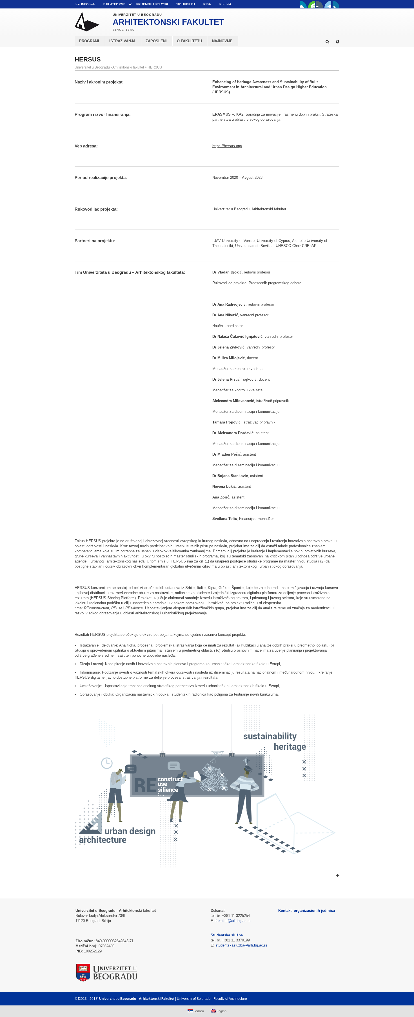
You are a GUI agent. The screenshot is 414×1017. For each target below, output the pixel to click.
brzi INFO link (85, 4)
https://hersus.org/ (227, 146)
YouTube (311, 4)
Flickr (319, 4)
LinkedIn (327, 4)
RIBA (207, 4)
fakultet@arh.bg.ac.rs (233, 921)
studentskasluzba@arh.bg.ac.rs (241, 945)
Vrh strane (325, 999)
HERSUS (155, 67)
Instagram (336, 4)
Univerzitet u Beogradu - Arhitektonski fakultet (109, 67)
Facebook (303, 4)
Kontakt (225, 4)
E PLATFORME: (114, 4)
